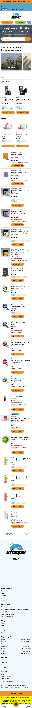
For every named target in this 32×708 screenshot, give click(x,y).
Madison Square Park (22, 609)
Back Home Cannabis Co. (17, 152)
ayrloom (13, 436)
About (3, 623)
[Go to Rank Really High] (16, 693)
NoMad (3, 612)
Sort (28, 706)
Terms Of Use (25, 687)
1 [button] (7, 533)
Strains (3, 598)
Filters (3, 706)
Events (3, 630)
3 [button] (13, 533)
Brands (3, 600)
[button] (13, 9)
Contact (3, 625)
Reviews (3, 667)
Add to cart (9, 112)
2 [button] (10, 533)
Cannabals (13, 394)
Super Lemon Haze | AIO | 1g (19, 396)
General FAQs (5, 662)
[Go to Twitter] (17, 559)
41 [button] (24, 533)
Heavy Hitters (4, 97)
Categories (4, 591)
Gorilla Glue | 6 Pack (17, 270)
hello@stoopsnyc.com (7, 681)
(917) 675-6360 (5, 679)
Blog (2, 665)
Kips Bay (3, 616)
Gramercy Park (13, 614)
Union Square (4, 614)
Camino (13, 303)
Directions (4, 628)
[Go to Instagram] (14, 559)
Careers (3, 633)
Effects (3, 593)
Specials (3, 595)
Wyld (2, 132)
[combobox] (13, 39)
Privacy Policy (17, 687)
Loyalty (3, 660)
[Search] (28, 39)
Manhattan (4, 609)
